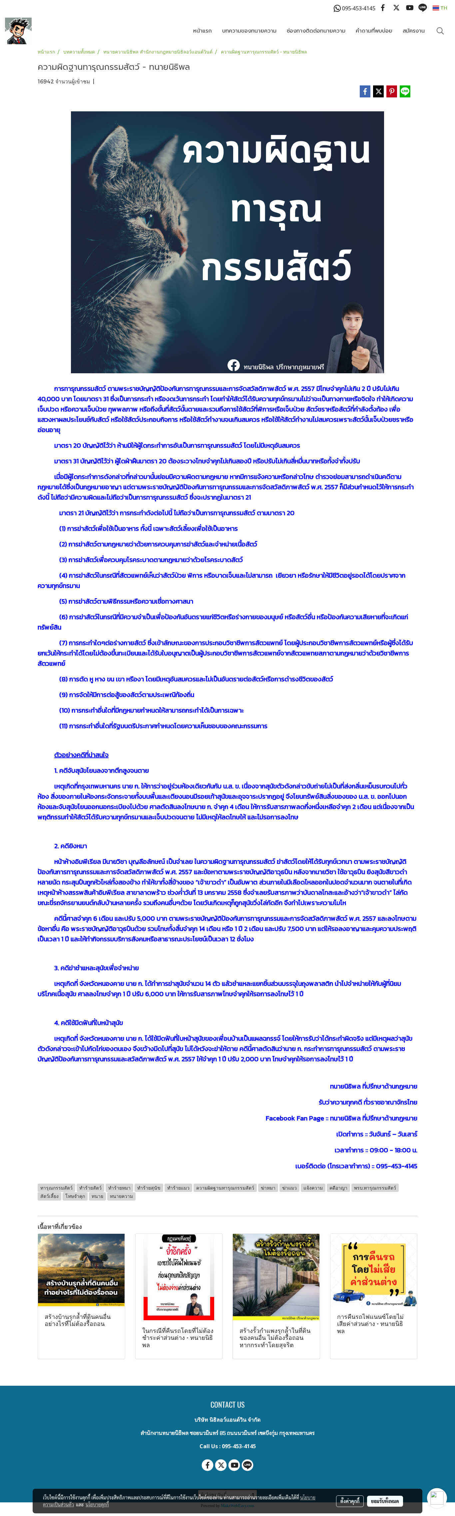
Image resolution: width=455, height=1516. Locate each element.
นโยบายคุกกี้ (97, 1504)
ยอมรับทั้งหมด (385, 1501)
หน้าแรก (202, 31)
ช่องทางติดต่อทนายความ (316, 31)
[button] (440, 31)
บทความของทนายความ (249, 31)
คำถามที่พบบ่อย (374, 31)
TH (443, 8)
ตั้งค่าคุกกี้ (349, 1501)
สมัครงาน (414, 31)
